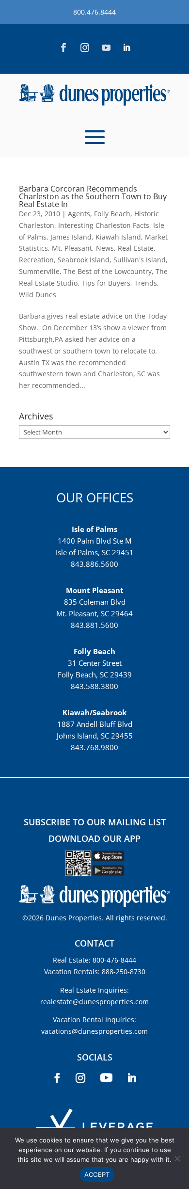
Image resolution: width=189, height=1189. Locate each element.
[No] (177, 1158)
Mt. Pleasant (72, 248)
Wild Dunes (37, 294)
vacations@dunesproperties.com (94, 1031)
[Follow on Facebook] (63, 47)
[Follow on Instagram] (85, 47)
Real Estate (136, 248)
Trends (145, 283)
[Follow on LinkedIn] (126, 47)
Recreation (36, 259)
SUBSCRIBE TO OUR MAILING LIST (95, 822)
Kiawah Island (118, 236)
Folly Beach (112, 213)
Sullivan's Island (139, 259)
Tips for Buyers (105, 283)
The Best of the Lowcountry (107, 271)
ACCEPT (97, 1174)
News (105, 248)
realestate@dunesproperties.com (94, 1001)
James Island (71, 236)
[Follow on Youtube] (106, 47)
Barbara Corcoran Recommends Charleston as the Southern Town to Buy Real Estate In (93, 196)
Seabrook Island (84, 259)
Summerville (39, 271)
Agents (79, 213)
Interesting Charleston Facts (103, 225)
